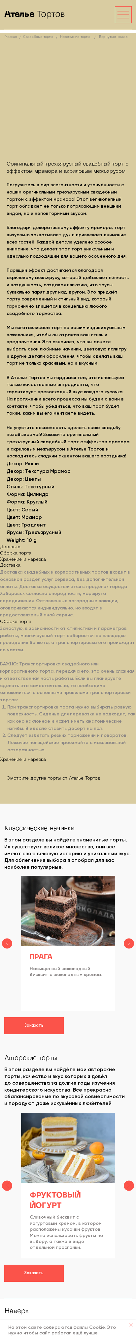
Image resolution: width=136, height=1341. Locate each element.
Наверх (17, 1311)
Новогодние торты (75, 37)
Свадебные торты (38, 37)
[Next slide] (129, 943)
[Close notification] (131, 1325)
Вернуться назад (113, 37)
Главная (11, 37)
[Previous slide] (7, 943)
